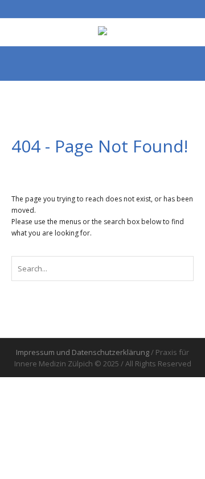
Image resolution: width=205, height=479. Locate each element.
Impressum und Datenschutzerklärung (82, 352)
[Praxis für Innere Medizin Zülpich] (102, 32)
